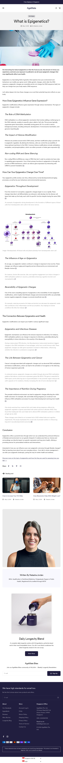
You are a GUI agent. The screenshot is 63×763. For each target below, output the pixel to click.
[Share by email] (20, 466)
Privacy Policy (23, 720)
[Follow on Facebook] (3, 736)
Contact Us (22, 727)
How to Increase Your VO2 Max (12, 496)
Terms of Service (24, 724)
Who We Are (6, 717)
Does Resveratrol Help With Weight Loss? (46, 496)
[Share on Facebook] (8, 466)
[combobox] (31, 758)
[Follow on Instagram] (7, 736)
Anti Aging (31, 16)
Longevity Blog (7, 720)
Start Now (31, 653)
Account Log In (23, 708)
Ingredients (5, 711)
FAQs (20, 711)
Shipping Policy (23, 717)
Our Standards (6, 708)
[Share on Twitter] (12, 466)
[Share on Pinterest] (16, 466)
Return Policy (23, 714)
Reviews (5, 714)
